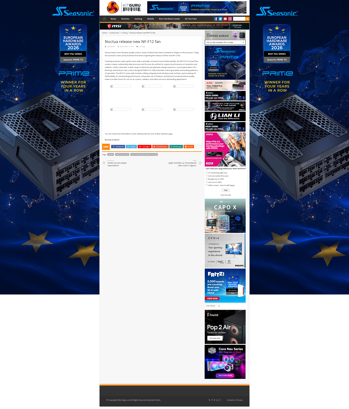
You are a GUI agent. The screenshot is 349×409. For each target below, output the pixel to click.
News (113, 18)
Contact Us (231, 400)
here (170, 134)
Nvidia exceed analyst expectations (117, 163)
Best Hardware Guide (169, 18)
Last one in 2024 (214, 182)
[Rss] (209, 400)
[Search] (247, 19)
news (111, 155)
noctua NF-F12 (122, 155)
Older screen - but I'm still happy (221, 185)
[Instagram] (230, 19)
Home (104, 18)
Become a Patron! (112, 139)
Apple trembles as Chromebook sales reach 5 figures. (182, 163)
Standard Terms (154, 400)
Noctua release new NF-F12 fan (144, 155)
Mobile (150, 18)
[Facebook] (216, 19)
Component (114, 32)
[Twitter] (220, 19)
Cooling (124, 32)
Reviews (125, 18)
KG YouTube (191, 18)
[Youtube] (225, 19)
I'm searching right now (217, 173)
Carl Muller (111, 46)
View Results (226, 195)
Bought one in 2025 (216, 179)
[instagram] (220, 400)
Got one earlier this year (218, 176)
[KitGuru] (123, 6)
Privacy (240, 400)
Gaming (138, 18)
